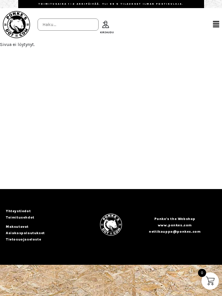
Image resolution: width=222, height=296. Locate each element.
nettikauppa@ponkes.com (175, 232)
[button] (216, 24)
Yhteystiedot (18, 211)
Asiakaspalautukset (25, 233)
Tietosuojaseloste (23, 239)
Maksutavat (17, 227)
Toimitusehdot (20, 217)
